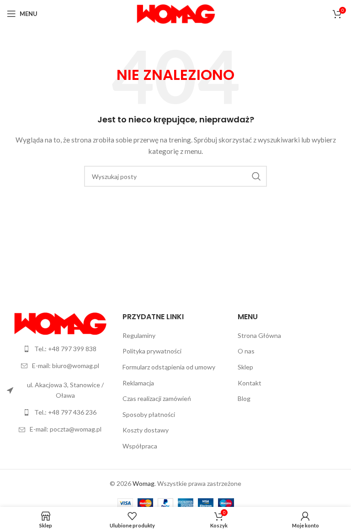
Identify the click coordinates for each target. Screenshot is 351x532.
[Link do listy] (60, 349)
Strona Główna (259, 335)
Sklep (245, 367)
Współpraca (139, 446)
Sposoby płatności (148, 414)
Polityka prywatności (151, 351)
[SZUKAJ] (256, 176)
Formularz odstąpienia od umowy (168, 367)
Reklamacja (138, 383)
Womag (143, 483)
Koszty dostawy (145, 430)
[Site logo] (176, 13)
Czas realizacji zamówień (156, 398)
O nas (246, 351)
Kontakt (249, 383)
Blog (244, 398)
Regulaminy (138, 335)
